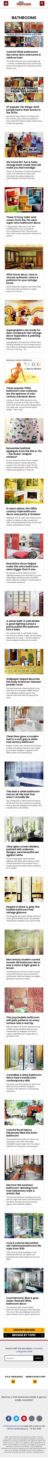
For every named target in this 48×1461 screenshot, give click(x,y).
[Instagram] (32, 1418)
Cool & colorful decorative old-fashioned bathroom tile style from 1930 (23, 1245)
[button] (6, 3)
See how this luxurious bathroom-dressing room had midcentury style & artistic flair (22, 1189)
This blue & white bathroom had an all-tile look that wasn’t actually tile (23, 794)
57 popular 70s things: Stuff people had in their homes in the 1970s (23, 109)
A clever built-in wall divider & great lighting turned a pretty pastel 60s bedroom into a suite (23, 625)
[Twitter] (16, 1418)
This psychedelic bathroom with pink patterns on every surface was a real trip (22, 1020)
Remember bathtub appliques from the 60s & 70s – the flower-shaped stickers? (24, 452)
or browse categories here (29, 1350)
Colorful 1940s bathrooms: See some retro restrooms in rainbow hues (23, 54)
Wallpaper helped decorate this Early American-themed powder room (23, 681)
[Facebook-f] (9, 1418)
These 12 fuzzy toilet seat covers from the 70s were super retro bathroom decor (23, 219)
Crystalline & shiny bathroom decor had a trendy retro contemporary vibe (24, 1077)
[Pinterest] (24, 1418)
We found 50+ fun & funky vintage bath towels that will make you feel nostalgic (23, 164)
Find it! (38, 1358)
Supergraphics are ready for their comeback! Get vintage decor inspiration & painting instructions (23, 334)
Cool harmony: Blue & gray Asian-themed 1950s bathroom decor (22, 1300)
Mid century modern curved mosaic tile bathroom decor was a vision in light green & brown (23, 964)
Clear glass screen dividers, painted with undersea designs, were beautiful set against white (22, 851)
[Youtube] (39, 1418)
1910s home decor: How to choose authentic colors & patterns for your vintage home (22, 279)
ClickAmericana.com (12, 1426)
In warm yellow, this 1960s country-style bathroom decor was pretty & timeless (23, 511)
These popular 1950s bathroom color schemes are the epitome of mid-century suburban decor (21, 392)
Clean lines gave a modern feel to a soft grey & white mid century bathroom (22, 739)
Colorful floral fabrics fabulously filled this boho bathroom (21, 1132)
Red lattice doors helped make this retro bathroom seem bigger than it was (22, 566)
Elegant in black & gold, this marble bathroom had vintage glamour (23, 909)
